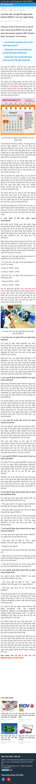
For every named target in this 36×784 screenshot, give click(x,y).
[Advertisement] (18, 678)
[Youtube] (9, 779)
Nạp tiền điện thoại (13, 88)
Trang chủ (4, 8)
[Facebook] (3, 779)
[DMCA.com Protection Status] (7, 770)
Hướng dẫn (12, 8)
